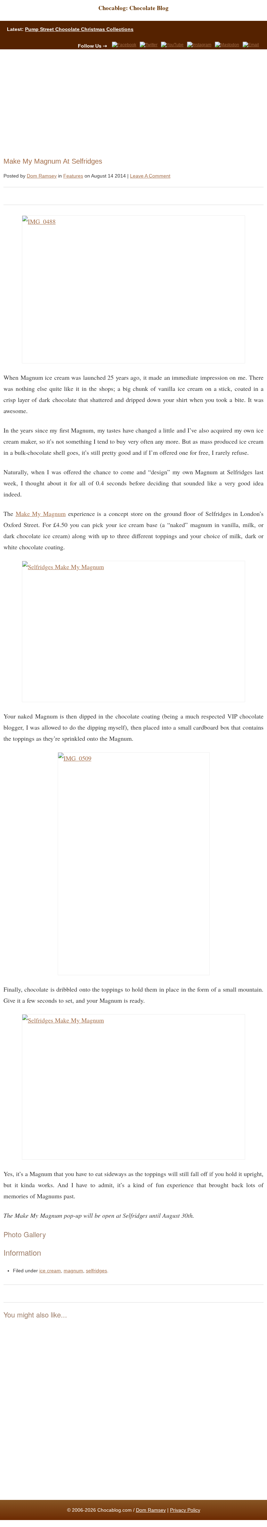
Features (73, 176)
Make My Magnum (41, 513)
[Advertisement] (130, 101)
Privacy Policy (185, 1510)
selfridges (96, 1270)
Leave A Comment (150, 176)
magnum (73, 1270)
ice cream (50, 1270)
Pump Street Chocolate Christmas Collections (79, 29)
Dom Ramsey (42, 176)
